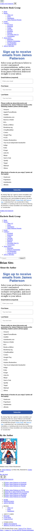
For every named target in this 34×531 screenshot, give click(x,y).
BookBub (10, 31)
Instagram (10, 26)
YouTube (10, 29)
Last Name (4, 94)
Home (5, 11)
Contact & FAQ (11, 44)
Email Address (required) (9, 77)
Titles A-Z (10, 15)
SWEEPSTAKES (9, 501)
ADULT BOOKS (9, 46)
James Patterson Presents (14, 20)
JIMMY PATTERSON (10, 524)
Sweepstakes (11, 36)
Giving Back (7, 517)
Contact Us (8, 530)
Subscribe (17, 190)
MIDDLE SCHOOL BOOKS (12, 525)
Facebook (10, 24)
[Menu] (2, 1)
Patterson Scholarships (13, 41)
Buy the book (4, 474)
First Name (4, 86)
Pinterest (9, 33)
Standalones (10, 18)
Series (9, 16)
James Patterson (6, 469)
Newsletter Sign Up (13, 34)
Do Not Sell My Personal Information (23, 530)
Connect (6, 23)
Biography (10, 39)
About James (7, 38)
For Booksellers (11, 43)
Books (5, 13)
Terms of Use (22, 528)
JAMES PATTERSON (7, 3)
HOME (6, 500)
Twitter (9, 28)
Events (6, 21)
